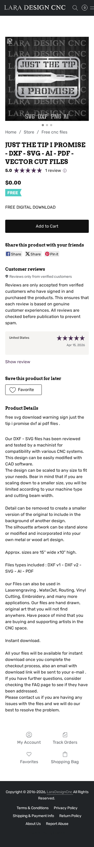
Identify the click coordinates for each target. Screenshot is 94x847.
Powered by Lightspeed (47, 833)
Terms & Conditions (33, 808)
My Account (29, 742)
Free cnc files (54, 132)
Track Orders (65, 742)
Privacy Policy (66, 808)
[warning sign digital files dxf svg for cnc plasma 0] (47, 79)
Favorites (29, 761)
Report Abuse (57, 824)
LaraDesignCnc (60, 792)
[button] (36, 8)
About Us (33, 824)
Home (10, 132)
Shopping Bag (65, 761)
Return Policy (70, 816)
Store (29, 132)
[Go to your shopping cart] (86, 8)
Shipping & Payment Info (33, 816)
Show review (17, 361)
